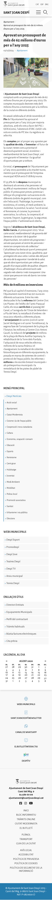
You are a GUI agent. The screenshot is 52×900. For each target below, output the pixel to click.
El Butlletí (26, 828)
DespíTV (26, 761)
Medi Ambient (13, 482)
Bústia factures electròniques (21, 634)
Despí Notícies (13, 396)
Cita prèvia (11, 641)
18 (13, 675)
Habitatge (11, 470)
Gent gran (11, 463)
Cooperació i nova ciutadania (19, 427)
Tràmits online (26, 819)
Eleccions (11, 518)
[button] (26, 87)
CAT (37, 4)
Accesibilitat (26, 854)
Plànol (26, 834)
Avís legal (26, 850)
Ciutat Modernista (15, 414)
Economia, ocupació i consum (20, 439)
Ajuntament (12, 408)
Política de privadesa (26, 859)
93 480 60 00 (26, 794)
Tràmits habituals (15, 626)
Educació (10, 445)
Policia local (12, 494)
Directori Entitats (15, 605)
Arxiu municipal (14, 576)
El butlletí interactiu (26, 746)
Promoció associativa (16, 500)
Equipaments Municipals (19, 612)
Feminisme (11, 457)
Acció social (12, 402)
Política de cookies (26, 863)
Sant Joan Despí (16, 12)
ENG (47, 4)
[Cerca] (45, 12)
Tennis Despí (12, 583)
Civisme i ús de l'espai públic (19, 421)
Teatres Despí (13, 561)
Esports (10, 451)
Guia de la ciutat (26, 843)
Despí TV (11, 568)
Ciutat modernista (26, 823)
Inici (26, 810)
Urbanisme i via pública (17, 512)
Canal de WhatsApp (26, 732)
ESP (42, 4)
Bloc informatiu (26, 815)
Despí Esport (13, 540)
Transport (25, 839)
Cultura (10, 433)
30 (45, 678)
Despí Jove (11, 554)
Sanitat (10, 506)
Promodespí (12, 547)
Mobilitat (11, 488)
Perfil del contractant (17, 619)
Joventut (10, 476)
